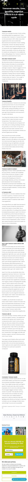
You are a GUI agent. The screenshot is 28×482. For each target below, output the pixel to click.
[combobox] (8, 454)
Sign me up (19, 454)
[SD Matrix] (4, 2)
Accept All (14, 472)
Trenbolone (5, 66)
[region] (14, 471)
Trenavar (12, 37)
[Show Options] (11, 454)
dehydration (13, 223)
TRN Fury (16, 327)
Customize (14, 476)
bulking (16, 108)
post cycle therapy (19, 252)
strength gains (7, 145)
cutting (10, 108)
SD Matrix (5, 406)
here (17, 296)
